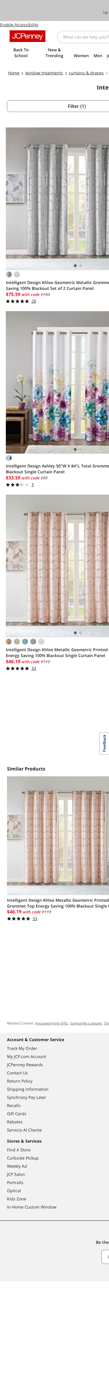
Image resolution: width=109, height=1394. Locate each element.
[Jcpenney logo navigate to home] (27, 36)
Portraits (15, 1182)
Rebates (15, 1122)
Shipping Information (28, 1089)
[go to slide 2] (80, 265)
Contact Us (17, 1073)
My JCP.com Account (26, 1056)
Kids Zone (16, 1199)
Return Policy (20, 1081)
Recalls (14, 1105)
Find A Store (19, 1150)
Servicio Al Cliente (24, 1130)
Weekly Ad (17, 1166)
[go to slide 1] (75, 265)
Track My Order (22, 1048)
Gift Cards (16, 1113)
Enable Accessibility (19, 24)
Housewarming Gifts (51, 1023)
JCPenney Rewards (25, 1064)
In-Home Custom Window (31, 1207)
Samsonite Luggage (86, 1023)
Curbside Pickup (23, 1158)
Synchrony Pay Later (26, 1097)
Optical (14, 1190)
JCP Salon (16, 1174)
